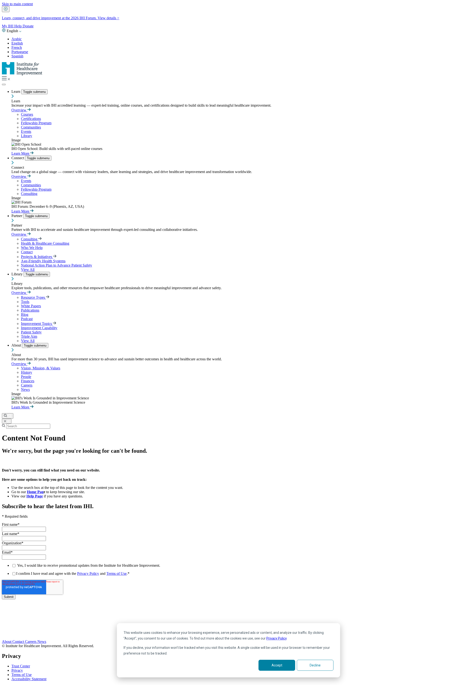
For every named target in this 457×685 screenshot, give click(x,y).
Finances (27, 381)
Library (26, 136)
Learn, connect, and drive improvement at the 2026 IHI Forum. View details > (60, 18)
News (25, 389)
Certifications (31, 119)
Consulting (29, 194)
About (16, 345)
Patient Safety (31, 332)
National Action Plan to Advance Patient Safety (56, 265)
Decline (315, 665)
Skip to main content (17, 4)
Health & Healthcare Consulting (45, 243)
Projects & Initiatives (37, 257)
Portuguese (19, 52)
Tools (25, 302)
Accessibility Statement (28, 679)
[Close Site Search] (6, 421)
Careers (26, 385)
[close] (6, 9)
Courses (27, 114)
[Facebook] (228, 617)
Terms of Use (116, 573)
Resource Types (33, 297)
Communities (31, 127)
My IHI (8, 26)
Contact (27, 252)
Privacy (17, 670)
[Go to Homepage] (22, 74)
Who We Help (32, 248)
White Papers (31, 306)
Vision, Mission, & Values (40, 368)
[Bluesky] (228, 622)
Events (26, 131)
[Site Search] (7, 416)
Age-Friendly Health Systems (43, 261)
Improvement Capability (39, 328)
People (26, 377)
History (26, 372)
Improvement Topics (37, 324)
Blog (24, 315)
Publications (30, 310)
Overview (19, 110)
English (17, 43)
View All (28, 270)
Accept (277, 665)
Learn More (20, 153)
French (16, 47)
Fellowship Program (36, 123)
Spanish (17, 56)
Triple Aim (29, 336)
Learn (16, 91)
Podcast (27, 319)
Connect (18, 158)
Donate (28, 26)
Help (18, 26)
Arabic (16, 39)
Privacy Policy (276, 638)
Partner (17, 216)
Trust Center (20, 666)
